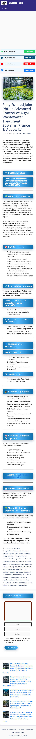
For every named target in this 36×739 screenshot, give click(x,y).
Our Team (21, 729)
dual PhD (14, 556)
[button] (33, 3)
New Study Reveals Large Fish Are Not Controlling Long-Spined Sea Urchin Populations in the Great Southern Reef (17, 577)
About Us (5, 729)
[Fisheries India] (4, 3)
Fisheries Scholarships (12, 548)
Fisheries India (15, 2)
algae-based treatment (13, 551)
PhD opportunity (8, 567)
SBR (25, 569)
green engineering (9, 561)
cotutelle (27, 553)
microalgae (15, 564)
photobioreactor (20, 567)
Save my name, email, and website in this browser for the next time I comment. (18, 640)
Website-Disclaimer (18, 732)
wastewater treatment (23, 572)
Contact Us (12, 729)
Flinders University (25, 559)
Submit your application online (17, 476)
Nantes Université (25, 564)
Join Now (30, 51)
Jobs (8, 564)
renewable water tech (15, 569)
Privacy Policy (30, 729)
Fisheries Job (22, 556)
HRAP (4, 564)
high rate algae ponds (23, 561)
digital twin (6, 556)
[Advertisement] (18, 31)
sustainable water (9, 572)
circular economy (18, 553)
